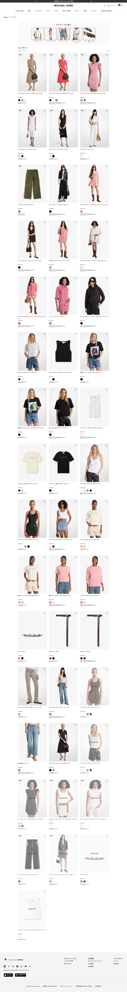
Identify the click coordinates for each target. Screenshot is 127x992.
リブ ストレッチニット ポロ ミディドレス (30, 93)
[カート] (118, 5)
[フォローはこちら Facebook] (9, 966)
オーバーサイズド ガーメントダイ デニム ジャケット (32, 317)
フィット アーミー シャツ (56, 316)
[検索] (104, 5)
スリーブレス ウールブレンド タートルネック (93, 819)
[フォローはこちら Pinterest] (17, 966)
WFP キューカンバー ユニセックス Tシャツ (31, 428)
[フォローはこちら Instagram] (21, 966)
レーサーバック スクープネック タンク (91, 428)
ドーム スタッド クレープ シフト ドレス (29, 260)
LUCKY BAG (19, 11)
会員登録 (116, 963)
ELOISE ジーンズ (23, 763)
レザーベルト (22, 651)
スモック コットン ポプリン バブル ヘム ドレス (94, 204)
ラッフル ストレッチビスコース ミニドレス (93, 93)
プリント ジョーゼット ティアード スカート (62, 874)
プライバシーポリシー (66, 986)
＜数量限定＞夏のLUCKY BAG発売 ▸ (63, 1)
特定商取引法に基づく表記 (83, 986)
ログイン (116, 961)
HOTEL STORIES (106, 11)
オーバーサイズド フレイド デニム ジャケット (93, 260)
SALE (85, 11)
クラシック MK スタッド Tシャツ (28, 483)
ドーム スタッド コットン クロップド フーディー (94, 316)
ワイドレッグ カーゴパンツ (26, 204)
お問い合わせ (68, 963)
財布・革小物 (66, 11)
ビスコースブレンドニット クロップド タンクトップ (63, 820)
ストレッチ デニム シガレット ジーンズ (29, 707)
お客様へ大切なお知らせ (50, 986)
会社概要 (90, 963)
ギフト (77, 11)
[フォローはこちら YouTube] (26, 966)
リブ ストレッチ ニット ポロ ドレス (59, 763)
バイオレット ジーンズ (86, 149)
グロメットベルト (54, 651)
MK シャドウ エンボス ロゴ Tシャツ (28, 595)
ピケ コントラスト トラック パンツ (28, 874)
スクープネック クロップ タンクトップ (60, 372)
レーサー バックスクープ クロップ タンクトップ (32, 930)
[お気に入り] (122, 5)
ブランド (93, 11)
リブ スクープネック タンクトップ (90, 483)
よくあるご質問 (68, 961)
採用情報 (90, 966)
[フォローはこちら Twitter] (13, 966)
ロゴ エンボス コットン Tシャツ (27, 372)
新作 (29, 11)
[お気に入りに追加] (44, 55)
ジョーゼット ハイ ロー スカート (58, 204)
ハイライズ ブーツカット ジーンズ (59, 707)
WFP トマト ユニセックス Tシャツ (90, 372)
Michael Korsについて (95, 961)
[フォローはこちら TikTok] (30, 966)
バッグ (56, 11)
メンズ (48, 11)
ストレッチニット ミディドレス (27, 149)
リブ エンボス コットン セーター (89, 539)
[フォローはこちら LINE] (5, 966)
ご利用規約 (97, 986)
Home (6, 17)
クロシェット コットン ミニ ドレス (59, 260)
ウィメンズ (38, 11)
